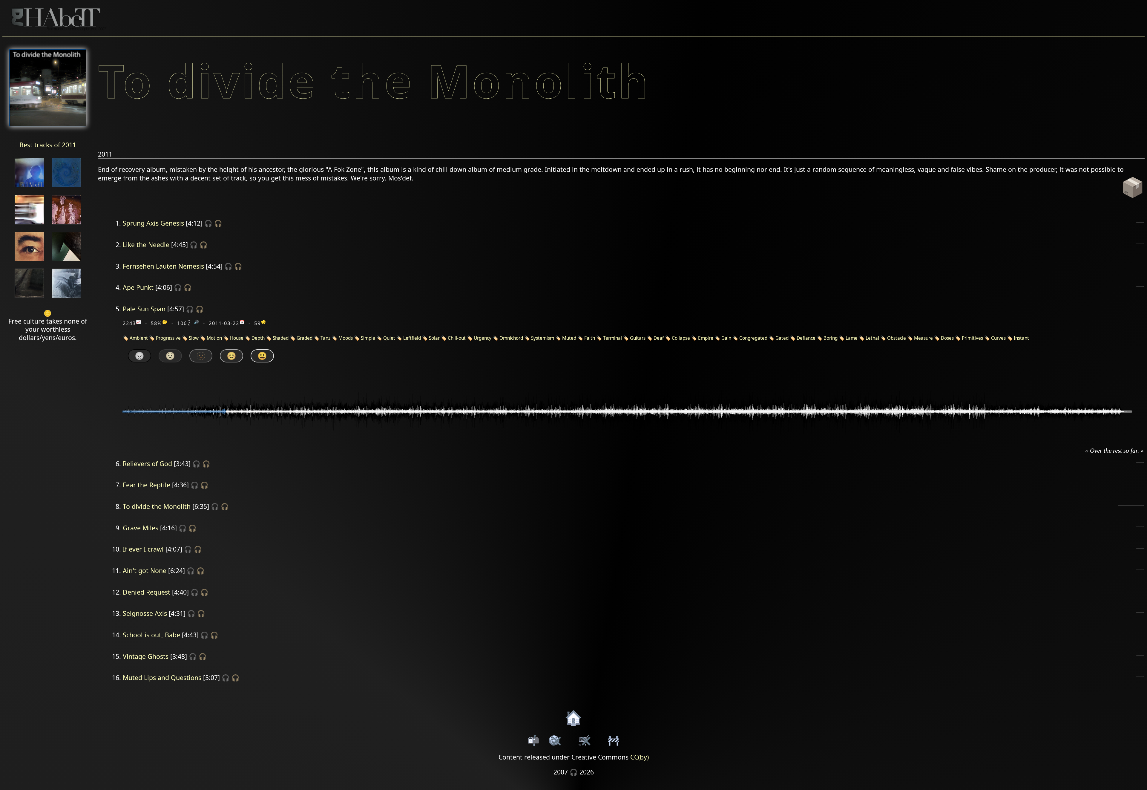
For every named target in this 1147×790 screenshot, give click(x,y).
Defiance (806, 338)
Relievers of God (147, 463)
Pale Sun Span (144, 308)
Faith (589, 338)
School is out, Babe (151, 634)
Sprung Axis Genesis (153, 223)
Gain (726, 338)
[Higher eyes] (29, 261)
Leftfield (412, 338)
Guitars (637, 338)
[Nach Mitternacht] (66, 225)
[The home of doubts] (29, 298)
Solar (434, 338)
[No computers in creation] (66, 187)
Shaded (281, 338)
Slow (194, 338)
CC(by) (639, 757)
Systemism (542, 338)
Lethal (872, 338)
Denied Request (146, 592)
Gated (782, 338)
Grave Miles (140, 527)
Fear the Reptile (146, 484)
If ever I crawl (143, 549)
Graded (304, 338)
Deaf (659, 338)
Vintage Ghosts (145, 656)
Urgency (482, 338)
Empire (705, 338)
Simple (368, 338)
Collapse (681, 338)
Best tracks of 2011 (47, 144)
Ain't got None (144, 570)
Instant (1021, 338)
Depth (258, 338)
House (236, 338)
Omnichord (511, 338)
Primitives (972, 338)
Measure (923, 338)
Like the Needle (146, 244)
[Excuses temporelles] (66, 261)
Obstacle (896, 338)
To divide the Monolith (157, 506)
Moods (345, 338)
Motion (214, 338)
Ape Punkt (138, 287)
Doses (947, 338)
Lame (852, 338)
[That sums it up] (66, 298)
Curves (998, 338)
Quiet (389, 338)
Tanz (325, 338)
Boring (831, 338)
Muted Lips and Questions (162, 677)
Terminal (612, 338)
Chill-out (457, 338)
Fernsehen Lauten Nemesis (163, 266)
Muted (569, 338)
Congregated (753, 338)
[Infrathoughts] (29, 187)
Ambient (139, 338)
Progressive (168, 338)
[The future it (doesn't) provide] (29, 225)
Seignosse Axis (145, 613)
